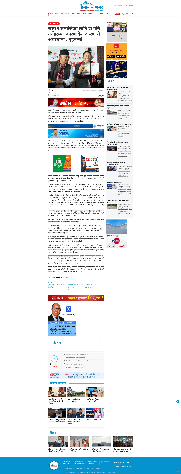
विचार (62, 14)
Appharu (113, 472)
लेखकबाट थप (54, 366)
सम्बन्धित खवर (58, 383)
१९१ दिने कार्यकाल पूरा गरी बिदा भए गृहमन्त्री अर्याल (75, 285)
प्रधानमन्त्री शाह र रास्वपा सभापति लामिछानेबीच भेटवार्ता (76, 364)
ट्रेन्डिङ (53, 433)
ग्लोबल (90, 14)
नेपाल (72, 14)
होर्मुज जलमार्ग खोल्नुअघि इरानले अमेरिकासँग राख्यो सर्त (100, 450)
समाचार (56, 14)
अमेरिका (67, 14)
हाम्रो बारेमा (71, 468)
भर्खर (111, 81)
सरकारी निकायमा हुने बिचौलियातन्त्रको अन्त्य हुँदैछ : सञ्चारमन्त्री (56, 285)
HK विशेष (96, 14)
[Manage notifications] (178, 471)
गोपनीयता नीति (79, 468)
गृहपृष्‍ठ (51, 14)
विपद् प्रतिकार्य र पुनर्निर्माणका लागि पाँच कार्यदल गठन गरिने (77, 361)
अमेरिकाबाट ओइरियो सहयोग (94, 420)
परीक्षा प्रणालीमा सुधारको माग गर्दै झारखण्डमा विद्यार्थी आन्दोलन (122, 450)
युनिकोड (126, 14)
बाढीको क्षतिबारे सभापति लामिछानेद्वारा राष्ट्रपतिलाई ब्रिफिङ (77, 354)
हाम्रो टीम (66, 468)
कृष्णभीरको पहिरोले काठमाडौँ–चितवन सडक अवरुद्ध (75, 367)
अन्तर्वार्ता (78, 14)
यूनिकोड (98, 468)
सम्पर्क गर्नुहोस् (86, 468)
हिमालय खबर (55, 91)
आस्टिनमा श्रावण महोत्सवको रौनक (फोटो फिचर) (79, 450)
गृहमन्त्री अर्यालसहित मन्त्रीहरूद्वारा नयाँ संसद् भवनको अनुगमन (93, 285)
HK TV (102, 14)
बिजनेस (84, 14)
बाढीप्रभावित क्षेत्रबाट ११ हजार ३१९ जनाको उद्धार (75, 357)
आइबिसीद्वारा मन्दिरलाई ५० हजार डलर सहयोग (94, 400)
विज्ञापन (92, 468)
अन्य (107, 14)
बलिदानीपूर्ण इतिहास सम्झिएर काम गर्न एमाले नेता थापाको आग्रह (57, 450)
